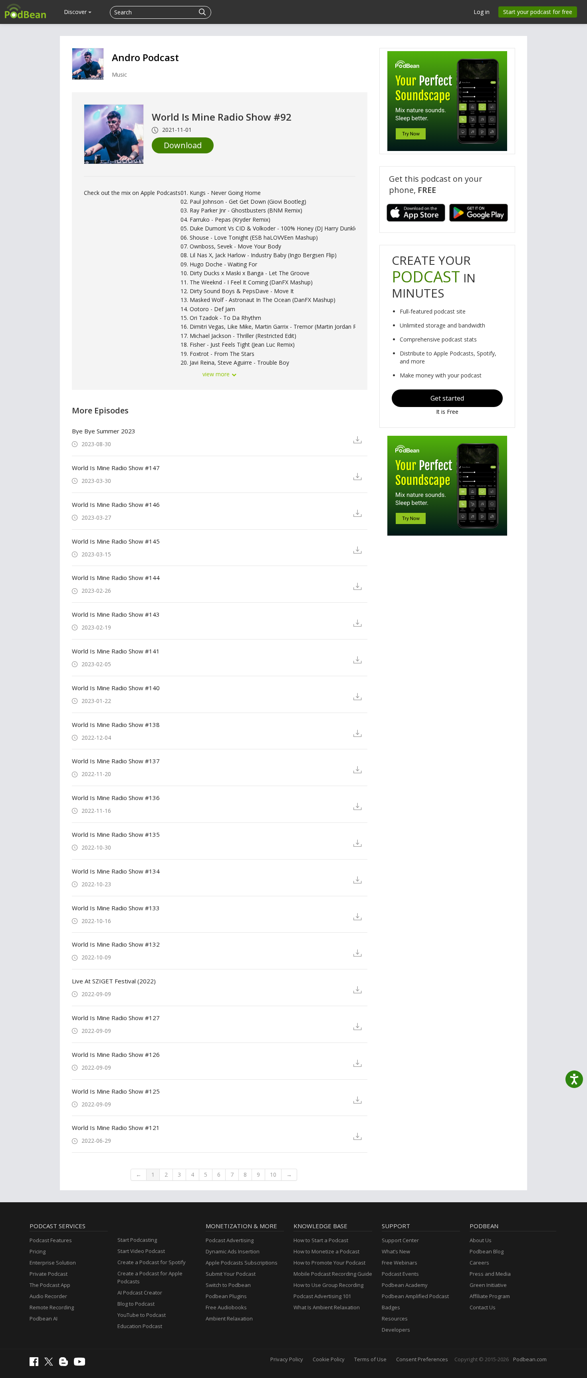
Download (183, 145)
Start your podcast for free (537, 12)
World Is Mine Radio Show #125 (116, 1091)
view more (216, 374)
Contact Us (483, 1307)
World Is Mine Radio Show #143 (116, 614)
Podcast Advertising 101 (322, 1296)
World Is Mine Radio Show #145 (116, 541)
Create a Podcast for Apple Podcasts (149, 1277)
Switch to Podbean (228, 1285)
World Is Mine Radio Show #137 (116, 760)
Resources (395, 1318)
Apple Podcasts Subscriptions (242, 1262)
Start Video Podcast (141, 1251)
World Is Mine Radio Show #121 (116, 1127)
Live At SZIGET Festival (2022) (114, 981)
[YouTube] (81, 1363)
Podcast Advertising (230, 1240)
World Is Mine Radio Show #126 (116, 1054)
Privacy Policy (286, 1359)
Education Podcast (139, 1326)
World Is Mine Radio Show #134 (116, 871)
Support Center (400, 1240)
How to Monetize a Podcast (326, 1251)
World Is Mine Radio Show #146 (116, 504)
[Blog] (65, 1364)
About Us (481, 1240)
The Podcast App (50, 1285)
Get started (447, 398)
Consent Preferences (422, 1359)
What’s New (396, 1251)
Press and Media (490, 1273)
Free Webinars (399, 1262)
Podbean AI (44, 1318)
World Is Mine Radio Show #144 (116, 577)
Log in (482, 12)
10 (273, 1174)
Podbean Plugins (226, 1296)
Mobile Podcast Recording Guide (333, 1273)
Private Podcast (48, 1273)
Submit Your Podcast (231, 1273)
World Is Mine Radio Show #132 (116, 944)
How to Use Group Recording (328, 1285)
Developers (396, 1329)
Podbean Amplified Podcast (415, 1296)
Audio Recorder (48, 1296)
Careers (479, 1262)
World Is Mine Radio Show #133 (116, 907)
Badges (391, 1307)
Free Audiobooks (226, 1307)
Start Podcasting (137, 1239)
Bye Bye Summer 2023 (103, 431)
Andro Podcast (145, 57)
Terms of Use (370, 1359)
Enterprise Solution (53, 1262)
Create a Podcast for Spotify (151, 1262)
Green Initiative (488, 1285)
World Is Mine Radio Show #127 (116, 1017)
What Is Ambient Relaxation (327, 1307)
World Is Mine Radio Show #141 (116, 651)
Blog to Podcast (136, 1303)
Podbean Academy (405, 1285)
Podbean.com (530, 1359)
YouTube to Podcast (141, 1314)
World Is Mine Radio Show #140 (116, 687)
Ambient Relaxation (229, 1318)
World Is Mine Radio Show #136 (116, 797)
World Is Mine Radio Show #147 (116, 467)
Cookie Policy (329, 1359)
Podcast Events (400, 1273)
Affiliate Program (490, 1296)
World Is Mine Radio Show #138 (116, 724)
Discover (76, 12)
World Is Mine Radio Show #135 (116, 834)
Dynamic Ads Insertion (233, 1251)
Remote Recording (52, 1307)
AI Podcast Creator (139, 1292)
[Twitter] (50, 1363)
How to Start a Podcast (321, 1240)
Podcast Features (51, 1240)
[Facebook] (36, 1364)
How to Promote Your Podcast (329, 1262)
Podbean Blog (487, 1251)
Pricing (38, 1251)
